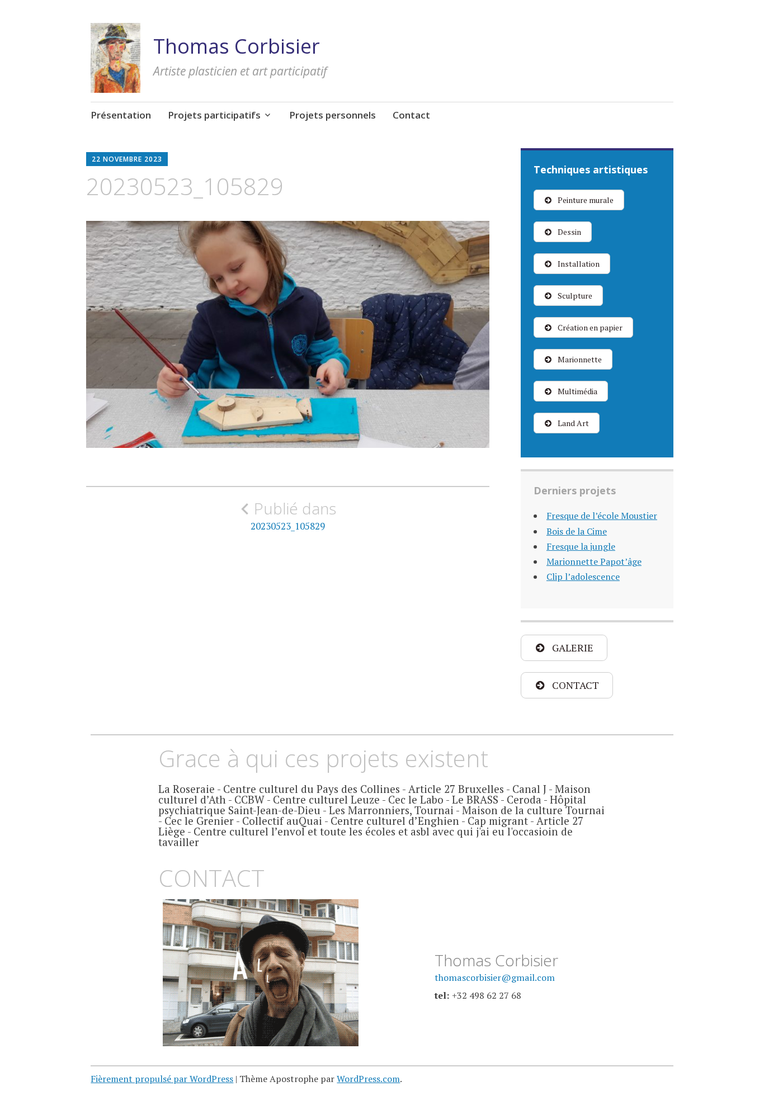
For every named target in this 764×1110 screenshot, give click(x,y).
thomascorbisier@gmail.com (495, 977)
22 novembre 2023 (127, 159)
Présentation (121, 114)
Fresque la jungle (580, 546)
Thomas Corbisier (236, 46)
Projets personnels (332, 114)
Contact (411, 114)
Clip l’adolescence (583, 576)
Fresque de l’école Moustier (601, 515)
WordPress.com (368, 1079)
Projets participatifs (214, 114)
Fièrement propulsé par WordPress (162, 1079)
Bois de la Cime (576, 531)
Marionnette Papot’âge (594, 561)
